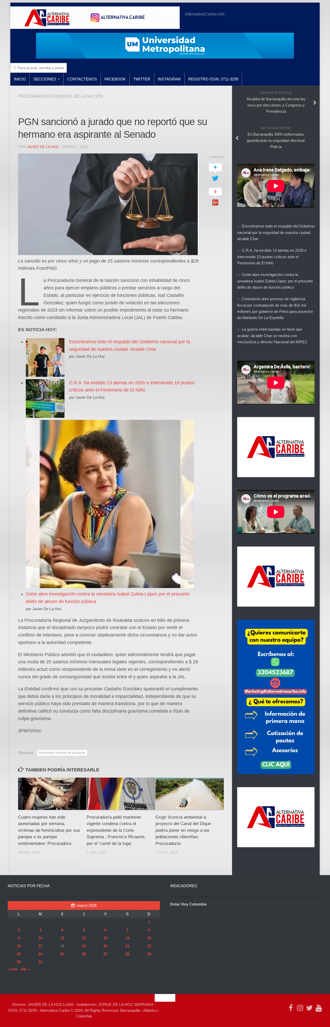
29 (149, 954)
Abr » (25, 969)
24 (40, 954)
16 (19, 946)
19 (84, 946)
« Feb (13, 969)
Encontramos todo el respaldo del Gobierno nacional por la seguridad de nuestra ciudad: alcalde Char (276, 232)
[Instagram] (300, 1008)
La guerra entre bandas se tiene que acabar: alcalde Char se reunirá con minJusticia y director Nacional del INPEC (272, 335)
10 (40, 938)
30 (19, 962)
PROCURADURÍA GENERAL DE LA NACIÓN (60, 96)
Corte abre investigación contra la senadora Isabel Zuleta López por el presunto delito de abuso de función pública (275, 280)
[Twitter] (309, 1008)
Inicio (20, 79)
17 (40, 946)
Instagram (169, 79)
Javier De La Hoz (43, 147)
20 (105, 946)
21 (127, 946)
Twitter (141, 79)
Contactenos (82, 79)
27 (105, 954)
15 (149, 938)
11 (62, 938)
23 (19, 954)
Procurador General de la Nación (62, 753)
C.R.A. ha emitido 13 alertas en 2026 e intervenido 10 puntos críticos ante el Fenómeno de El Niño (272, 256)
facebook (115, 79)
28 (127, 954)
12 (84, 938)
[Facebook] (290, 1008)
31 (40, 962)
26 (84, 954)
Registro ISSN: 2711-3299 (213, 79)
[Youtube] (318, 1008)
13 (105, 938)
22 (149, 946)
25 (62, 954)
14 (127, 938)
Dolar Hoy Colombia (188, 904)
